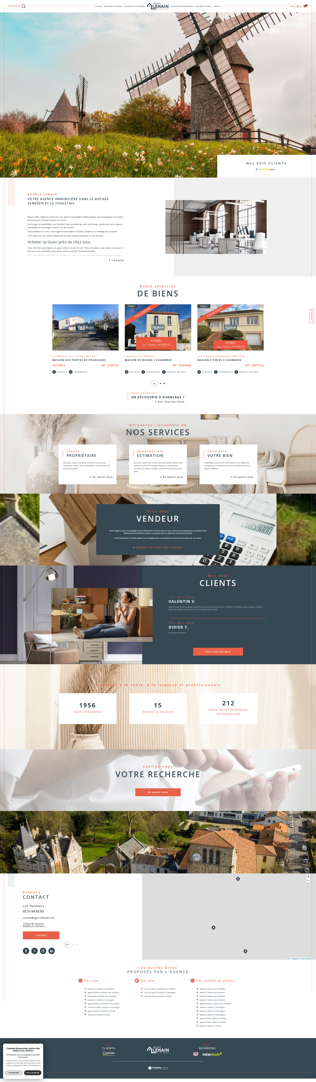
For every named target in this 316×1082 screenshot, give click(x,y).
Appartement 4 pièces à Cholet (213, 1018)
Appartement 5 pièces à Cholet (213, 1022)
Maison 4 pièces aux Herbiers (212, 989)
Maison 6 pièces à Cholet (210, 1026)
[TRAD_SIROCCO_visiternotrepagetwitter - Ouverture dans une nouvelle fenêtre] (34, 951)
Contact (312, 316)
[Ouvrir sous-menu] (194, 6)
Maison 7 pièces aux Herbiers (212, 1000)
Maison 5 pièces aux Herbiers (212, 992)
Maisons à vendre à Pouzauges (101, 1000)
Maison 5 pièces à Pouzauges (212, 1007)
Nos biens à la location (135, 6)
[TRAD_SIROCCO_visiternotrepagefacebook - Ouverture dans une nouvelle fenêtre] (26, 951)
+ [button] (308, 876)
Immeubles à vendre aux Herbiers (102, 996)
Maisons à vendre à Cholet (99, 1014)
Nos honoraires (172, 1061)
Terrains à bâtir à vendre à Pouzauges (104, 1007)
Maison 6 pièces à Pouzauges (212, 1011)
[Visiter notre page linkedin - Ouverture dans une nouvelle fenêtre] (51, 951)
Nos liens (185, 1061)
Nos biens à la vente (113, 6)
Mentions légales (162, 1061)
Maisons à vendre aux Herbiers (101, 989)
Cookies (201, 1061)
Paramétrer (13, 1073)
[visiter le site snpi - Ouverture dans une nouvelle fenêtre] (195, 1054)
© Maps (295, 959)
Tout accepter (32, 1073)
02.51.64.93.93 (33, 911)
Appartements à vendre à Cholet (101, 1011)
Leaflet (288, 959)
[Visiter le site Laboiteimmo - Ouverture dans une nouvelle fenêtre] (157, 1070)
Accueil (98, 6)
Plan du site (152, 1061)
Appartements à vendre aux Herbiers (103, 992)
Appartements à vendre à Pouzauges (103, 1003)
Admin (180, 1061)
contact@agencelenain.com (39, 917)
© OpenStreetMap (305, 959)
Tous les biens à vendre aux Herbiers (160, 989)
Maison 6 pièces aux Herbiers (212, 996)
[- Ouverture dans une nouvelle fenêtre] (108, 1054)
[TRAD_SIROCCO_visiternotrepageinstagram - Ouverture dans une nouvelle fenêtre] (43, 951)
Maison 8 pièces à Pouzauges (212, 1014)
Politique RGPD (193, 1061)
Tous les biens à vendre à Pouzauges (160, 992)
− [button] (308, 880)
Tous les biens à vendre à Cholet (158, 996)
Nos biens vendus (203, 6)
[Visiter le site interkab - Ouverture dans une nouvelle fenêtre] (212, 1054)
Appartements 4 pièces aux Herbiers (215, 1003)
